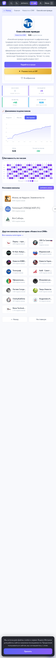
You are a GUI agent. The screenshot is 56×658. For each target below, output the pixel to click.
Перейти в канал (28, 64)
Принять (28, 651)
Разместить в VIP (29, 71)
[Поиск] (11, 3)
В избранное (29, 78)
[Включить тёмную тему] (16, 3)
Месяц (19, 117)
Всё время (31, 117)
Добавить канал (46, 188)
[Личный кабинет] (40, 3)
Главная (17, 10)
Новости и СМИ (28, 10)
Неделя (9, 117)
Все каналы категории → (12, 235)
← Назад (7, 10)
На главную (41, 319)
